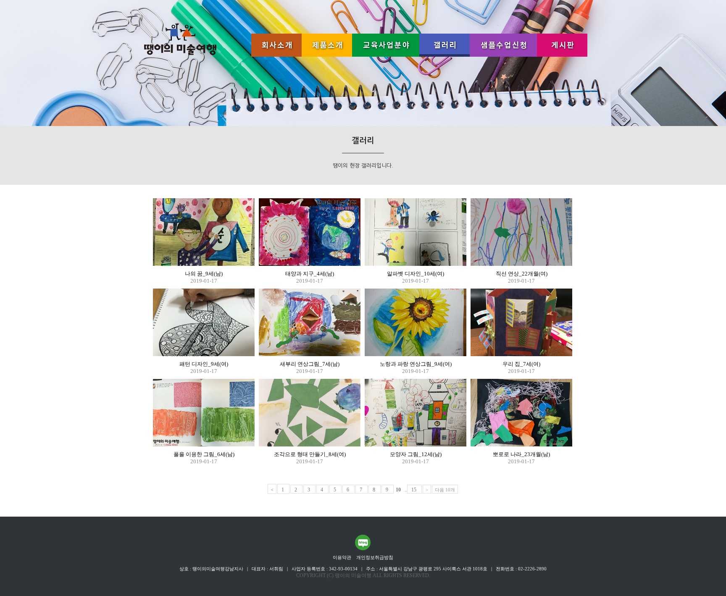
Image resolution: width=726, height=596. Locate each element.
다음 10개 (445, 489)
